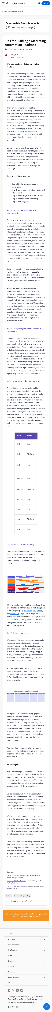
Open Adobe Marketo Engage (22, 27)
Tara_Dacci (14, 55)
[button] (12, 49)
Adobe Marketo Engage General (13, 11)
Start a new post (21, 916)
